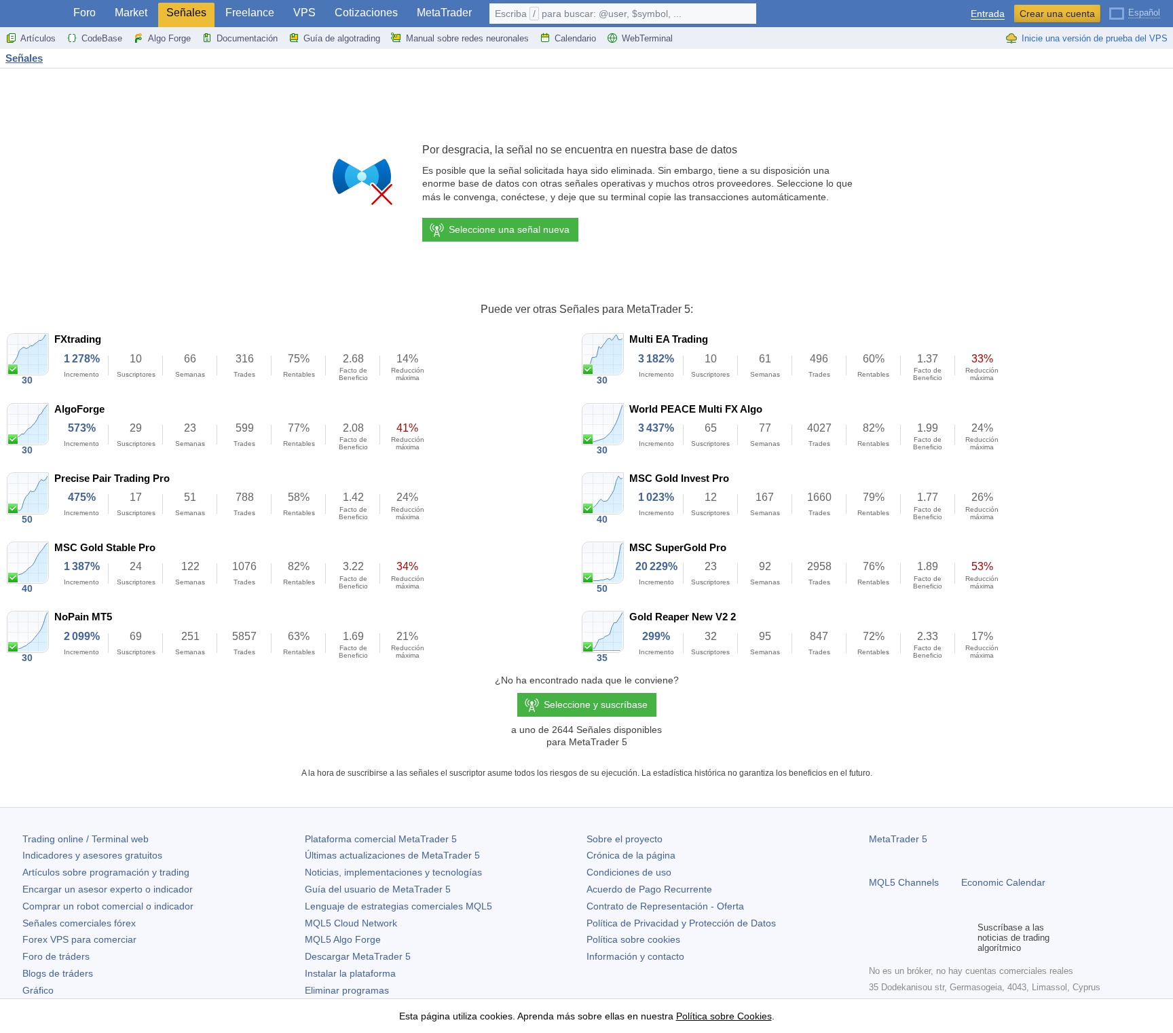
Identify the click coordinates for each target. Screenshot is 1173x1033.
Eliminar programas (347, 990)
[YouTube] (942, 938)
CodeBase (101, 38)
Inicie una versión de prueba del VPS (1095, 38)
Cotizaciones (366, 12)
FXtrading (77, 339)
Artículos (38, 38)
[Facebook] (877, 938)
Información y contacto (635, 956)
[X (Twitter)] (920, 938)
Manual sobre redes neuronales (467, 38)
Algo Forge (169, 38)
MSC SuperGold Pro (677, 547)
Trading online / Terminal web (85, 838)
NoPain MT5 (83, 616)
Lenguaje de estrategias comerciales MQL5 (398, 906)
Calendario (575, 38)
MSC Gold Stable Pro (104, 547)
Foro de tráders (56, 956)
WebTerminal (647, 38)
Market (131, 12)
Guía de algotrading (341, 38)
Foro (84, 12)
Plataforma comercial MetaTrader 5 (381, 838)
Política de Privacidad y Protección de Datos (681, 923)
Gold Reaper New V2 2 (682, 616)
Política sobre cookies (633, 939)
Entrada (988, 14)
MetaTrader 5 (898, 838)
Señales (186, 12)
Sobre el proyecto (624, 838)
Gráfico (38, 990)
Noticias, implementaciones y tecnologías (393, 872)
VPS (304, 12)
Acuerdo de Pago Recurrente (649, 889)
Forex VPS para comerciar (79, 939)
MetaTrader (444, 12)
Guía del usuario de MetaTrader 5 (378, 889)
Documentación (247, 38)
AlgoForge (79, 409)
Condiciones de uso (628, 872)
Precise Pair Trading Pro (112, 478)
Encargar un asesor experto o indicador (107, 889)
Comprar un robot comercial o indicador (107, 906)
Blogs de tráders (57, 973)
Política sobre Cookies (724, 1016)
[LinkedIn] (964, 938)
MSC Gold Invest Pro (679, 478)
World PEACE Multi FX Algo (695, 409)
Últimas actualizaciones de (392, 855)
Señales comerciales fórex (79, 923)
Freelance (249, 12)
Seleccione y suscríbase (596, 704)
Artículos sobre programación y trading (105, 872)
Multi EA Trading (668, 339)
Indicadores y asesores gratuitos (92, 855)
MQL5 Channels (904, 882)
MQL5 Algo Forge (343, 939)
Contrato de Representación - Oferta (665, 906)
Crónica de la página (630, 855)
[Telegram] (899, 938)
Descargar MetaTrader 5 (358, 956)
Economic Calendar (1003, 882)
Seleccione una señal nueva (509, 229)
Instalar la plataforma (350, 973)
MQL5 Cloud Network (351, 923)
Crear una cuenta (1057, 13)
